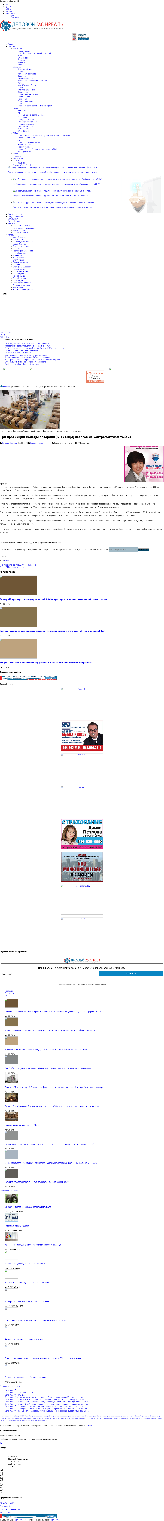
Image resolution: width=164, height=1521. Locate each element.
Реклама (21, 60)
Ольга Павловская (20, 271)
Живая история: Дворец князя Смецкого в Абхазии (27, 1282)
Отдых (15, 108)
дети (100, 1418)
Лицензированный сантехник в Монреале (21, 350)
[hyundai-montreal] (148, 376)
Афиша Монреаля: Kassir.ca (34, 115)
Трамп (76, 1418)
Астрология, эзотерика (27, 74)
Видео (15, 154)
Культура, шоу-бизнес (26, 90)
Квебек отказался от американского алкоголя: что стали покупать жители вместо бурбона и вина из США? (56, 184)
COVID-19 (22, 1416)
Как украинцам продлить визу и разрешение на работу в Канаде (33, 1244)
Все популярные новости (10, 1386)
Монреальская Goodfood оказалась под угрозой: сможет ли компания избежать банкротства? (51, 196)
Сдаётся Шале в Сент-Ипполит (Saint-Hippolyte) (24, 364)
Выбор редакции (24, 151)
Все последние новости (9, 1191)
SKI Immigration (122, 1418)
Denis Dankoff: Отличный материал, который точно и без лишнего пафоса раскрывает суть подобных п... (47, 1411)
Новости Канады (24, 144)
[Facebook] (3, 1443)
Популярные (10, 993)
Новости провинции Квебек (29, 142)
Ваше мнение (23, 163)
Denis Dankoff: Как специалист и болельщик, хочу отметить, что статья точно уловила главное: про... (45, 1406)
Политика (17, 160)
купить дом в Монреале (133, 1416)
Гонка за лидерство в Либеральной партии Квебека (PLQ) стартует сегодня (35, 348)
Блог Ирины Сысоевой (22, 267)
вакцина (154, 1416)
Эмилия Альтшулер (20, 262)
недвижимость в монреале (64, 1416)
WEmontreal (91, 1426)
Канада (17, 1416)
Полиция (31, 1416)
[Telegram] (9, 1443)
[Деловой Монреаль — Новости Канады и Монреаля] (31, 25)
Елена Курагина (19, 278)
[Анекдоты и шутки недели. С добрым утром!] (11, 1334)
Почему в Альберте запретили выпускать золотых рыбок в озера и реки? (37, 1182)
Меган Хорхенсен (20, 237)
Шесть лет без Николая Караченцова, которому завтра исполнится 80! (35, 1320)
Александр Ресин (20, 280)
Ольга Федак (18, 239)
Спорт (20, 103)
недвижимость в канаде (58, 1418)
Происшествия (24, 97)
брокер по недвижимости (113, 1416)
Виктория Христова (21, 246)
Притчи (129, 1418)
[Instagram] (7, 1443)
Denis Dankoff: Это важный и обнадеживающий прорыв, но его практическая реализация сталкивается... (47, 1404)
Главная (11, 44)
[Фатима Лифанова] (15, 376)
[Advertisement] (82, 313)
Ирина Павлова (19, 276)
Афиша (20, 113)
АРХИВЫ (8, 6)
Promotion (6, 1420)
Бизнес (21, 65)
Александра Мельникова (23, 242)
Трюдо (142, 1416)
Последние (9, 991)
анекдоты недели (93, 1418)
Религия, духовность (26, 101)
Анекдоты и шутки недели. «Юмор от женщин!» (25, 1377)
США (98, 1416)
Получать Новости (15, 216)
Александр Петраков (21, 285)
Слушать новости (15, 214)
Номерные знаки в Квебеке (17, 1225)
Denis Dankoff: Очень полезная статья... (20, 1392)
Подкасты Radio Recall (22, 165)
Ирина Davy (17, 255)
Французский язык (25, 69)
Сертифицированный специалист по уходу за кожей (26, 355)
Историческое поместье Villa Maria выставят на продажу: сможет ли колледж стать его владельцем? (49, 1144)
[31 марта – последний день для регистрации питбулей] (11, 1202)
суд (121, 1416)
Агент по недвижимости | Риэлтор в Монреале (84, 1416)
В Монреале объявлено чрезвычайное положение (27, 1301)
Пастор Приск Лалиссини (23, 251)
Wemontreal (19, 1520)
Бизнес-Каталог (14, 221)
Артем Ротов (18, 264)
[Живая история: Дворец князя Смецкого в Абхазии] (11, 1278)
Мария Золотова (19, 244)
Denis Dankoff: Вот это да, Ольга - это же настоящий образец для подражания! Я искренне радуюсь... (45, 1397)
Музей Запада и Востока (27, 85)
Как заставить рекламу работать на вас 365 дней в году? (28, 346)
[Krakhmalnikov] (121, 376)
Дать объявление (7, 1513)
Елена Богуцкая (19, 253)
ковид (107, 1418)
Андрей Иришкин (19, 274)
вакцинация (103, 1416)
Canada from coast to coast (29, 1420)
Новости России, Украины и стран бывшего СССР (38, 149)
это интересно (38, 1416)
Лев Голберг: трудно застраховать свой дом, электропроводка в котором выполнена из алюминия (52, 207)
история (125, 1416)
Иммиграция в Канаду (7, 1418)
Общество (17, 67)
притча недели (114, 1418)
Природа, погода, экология (28, 94)
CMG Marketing (6, 1506)
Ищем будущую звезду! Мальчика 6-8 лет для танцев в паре (29, 343)
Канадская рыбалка (26, 119)
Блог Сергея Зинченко (22, 283)
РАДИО (8, 8)
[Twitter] (5, 1443)
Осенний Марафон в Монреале (12, 567)
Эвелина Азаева (19, 258)
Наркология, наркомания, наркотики (32, 81)
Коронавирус (45, 1416)
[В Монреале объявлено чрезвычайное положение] (11, 1297)
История (21, 83)
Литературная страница (27, 122)
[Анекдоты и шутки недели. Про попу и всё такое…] (11, 1259)
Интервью (17, 156)
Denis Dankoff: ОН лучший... (15, 1395)
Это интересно (24, 131)
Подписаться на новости (10, 1509)
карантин (140, 1418)
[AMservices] (68, 376)
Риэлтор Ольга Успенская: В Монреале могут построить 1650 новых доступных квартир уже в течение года (52, 1106)
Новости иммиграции (26, 138)
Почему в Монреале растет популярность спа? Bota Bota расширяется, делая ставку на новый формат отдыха (52, 172)
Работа (21, 55)
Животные (22, 76)
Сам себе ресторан (25, 126)
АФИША (8, 10)
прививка (146, 1416)
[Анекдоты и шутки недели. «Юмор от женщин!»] (11, 1372)
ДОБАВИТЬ (4, 337)
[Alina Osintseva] (95, 376)
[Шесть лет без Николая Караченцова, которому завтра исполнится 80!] (11, 1316)
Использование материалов (24, 228)
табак (6, 561)
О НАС (7, 4)
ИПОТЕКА (134, 1418)
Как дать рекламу (20, 230)
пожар (158, 1416)
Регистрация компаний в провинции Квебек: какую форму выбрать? (32, 359)
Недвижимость (24, 51)
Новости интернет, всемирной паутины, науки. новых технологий (44, 135)
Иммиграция (18, 158)
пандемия (150, 1418)
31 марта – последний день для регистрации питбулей (28, 1207)
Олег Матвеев (18, 260)
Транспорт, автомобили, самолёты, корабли (35, 106)
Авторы (11, 235)
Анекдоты (22, 110)
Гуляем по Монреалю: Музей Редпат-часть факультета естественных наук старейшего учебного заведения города (55, 1087)
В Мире (16, 133)
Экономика (17, 49)
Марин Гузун (18, 287)
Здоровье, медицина (26, 78)
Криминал (22, 87)
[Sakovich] (42, 376)
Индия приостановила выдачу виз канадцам (18, 565)
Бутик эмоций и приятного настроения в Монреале (25, 362)
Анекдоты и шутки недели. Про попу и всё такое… (26, 1263)
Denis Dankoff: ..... (11, 1390)
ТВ (150, 1416)
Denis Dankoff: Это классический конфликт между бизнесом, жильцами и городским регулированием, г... (47, 1402)
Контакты (9, 11)
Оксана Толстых (19, 269)
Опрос (20, 71)
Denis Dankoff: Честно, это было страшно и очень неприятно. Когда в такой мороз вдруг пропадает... (45, 1399)
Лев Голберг (18, 248)
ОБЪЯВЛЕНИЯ (5, 332)
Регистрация (15, 17)
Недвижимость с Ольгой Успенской (37, 53)
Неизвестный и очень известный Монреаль (24, 1125)
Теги (6, 995)
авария (20, 1420)
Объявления (13, 219)
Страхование (23, 58)
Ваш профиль (10, 13)
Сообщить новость (20, 232)
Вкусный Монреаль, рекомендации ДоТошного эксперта (27, 357)
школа (66, 1418)
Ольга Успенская (31, 1418)
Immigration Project (83, 1418)
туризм (145, 1418)
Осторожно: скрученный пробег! (18, 353)
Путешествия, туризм (26, 124)
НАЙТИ (2, 335)
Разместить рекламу (21, 226)
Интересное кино (24, 117)
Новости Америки (25, 147)
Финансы (21, 62)
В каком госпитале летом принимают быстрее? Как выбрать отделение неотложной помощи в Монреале (51, 1163)
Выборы (103, 1418)
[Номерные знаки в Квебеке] (11, 1221)
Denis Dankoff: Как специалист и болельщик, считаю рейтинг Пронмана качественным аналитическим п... (47, 1408)
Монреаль (12, 1416)
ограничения (43, 1420)
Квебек (26, 1416)
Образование (23, 92)
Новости (11, 46)
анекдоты (71, 1418)
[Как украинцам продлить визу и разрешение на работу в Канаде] (11, 1240)
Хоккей (38, 1420)
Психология (22, 99)
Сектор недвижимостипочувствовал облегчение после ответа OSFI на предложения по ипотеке (47, 1358)
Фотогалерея (23, 128)
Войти (12, 15)
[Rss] (1, 1443)
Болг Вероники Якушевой (23, 289)
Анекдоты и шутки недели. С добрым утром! (24, 1339)
